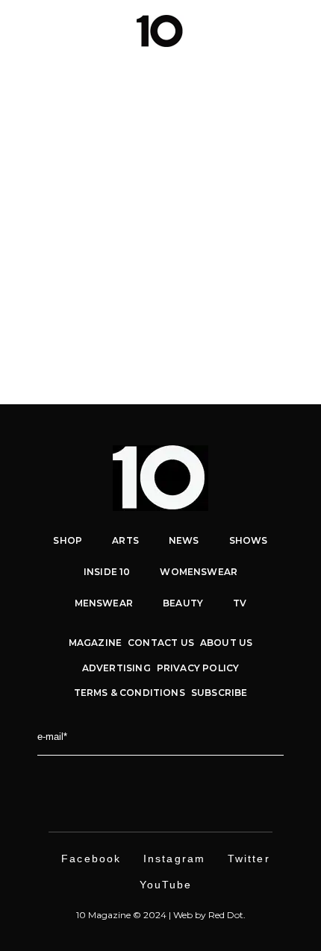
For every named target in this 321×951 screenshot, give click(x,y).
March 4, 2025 (61, 223)
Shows (248, 540)
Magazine (95, 642)
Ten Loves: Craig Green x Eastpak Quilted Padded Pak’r (161, 255)
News (162, 223)
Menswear (122, 223)
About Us (226, 642)
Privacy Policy (198, 668)
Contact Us (161, 642)
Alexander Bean (92, 287)
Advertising (116, 668)
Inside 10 (107, 571)
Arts (125, 540)
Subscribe (219, 692)
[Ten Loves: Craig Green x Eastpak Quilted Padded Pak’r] (160, 95)
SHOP (67, 540)
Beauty (183, 603)
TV (239, 603)
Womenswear (198, 571)
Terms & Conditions (129, 692)
